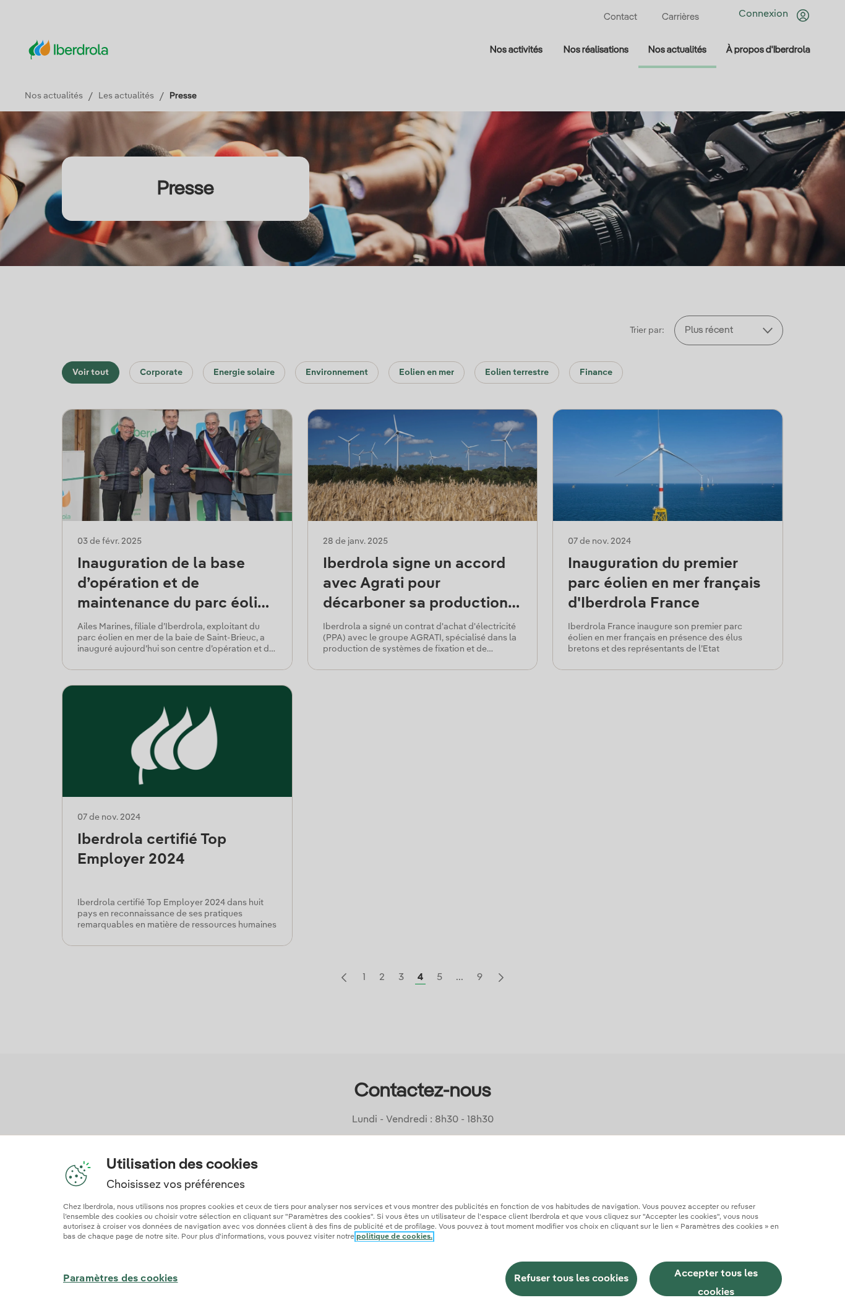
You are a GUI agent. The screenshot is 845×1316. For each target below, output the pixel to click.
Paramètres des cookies (120, 1279)
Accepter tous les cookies (716, 1282)
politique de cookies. (394, 1237)
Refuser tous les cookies (571, 1279)
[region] (422, 1225)
